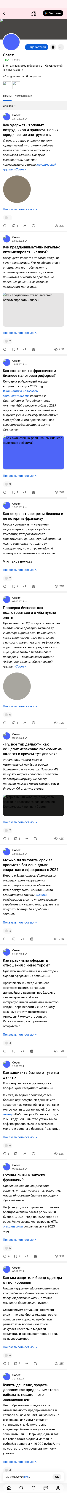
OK (57, 1477)
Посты (7, 95)
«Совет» (20, 666)
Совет (16, 115)
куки (26, 1476)
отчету (8, 1114)
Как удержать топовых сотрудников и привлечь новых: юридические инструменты (31, 130)
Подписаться (37, 47)
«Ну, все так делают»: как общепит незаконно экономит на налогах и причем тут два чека (32, 749)
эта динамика (13, 1226)
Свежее (8, 106)
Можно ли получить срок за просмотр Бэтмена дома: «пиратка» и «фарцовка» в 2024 (30, 865)
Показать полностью (18, 209)
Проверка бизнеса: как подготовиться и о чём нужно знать (29, 613)
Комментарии (23, 95)
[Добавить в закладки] (13, 939)
